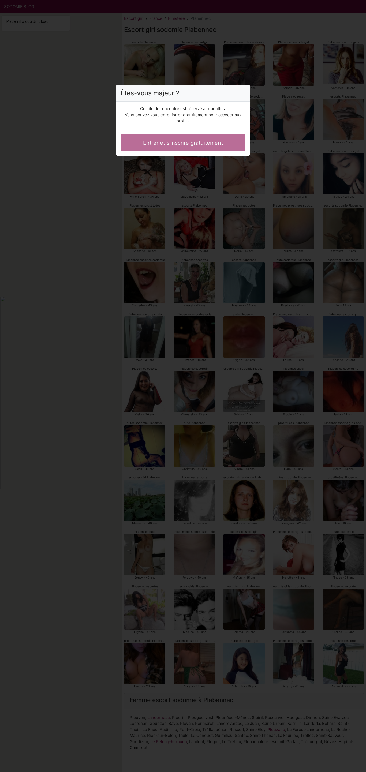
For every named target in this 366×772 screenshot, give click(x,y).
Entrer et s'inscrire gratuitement (183, 143)
